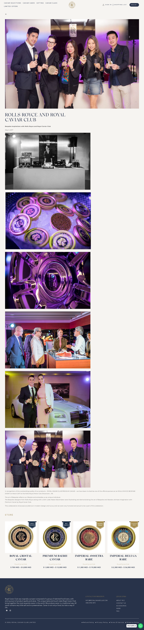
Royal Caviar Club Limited (24, 622)
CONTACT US (121, 603)
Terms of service (117, 622)
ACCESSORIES (121, 606)
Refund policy (88, 622)
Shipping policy (132, 622)
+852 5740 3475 (90, 603)
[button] (120, 5)
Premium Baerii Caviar (55, 558)
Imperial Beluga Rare (123, 558)
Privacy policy (102, 622)
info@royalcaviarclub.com (96, 600)
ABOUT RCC (120, 600)
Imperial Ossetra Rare (89, 558)
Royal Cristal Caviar (21, 558)
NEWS (118, 608)
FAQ (117, 611)
